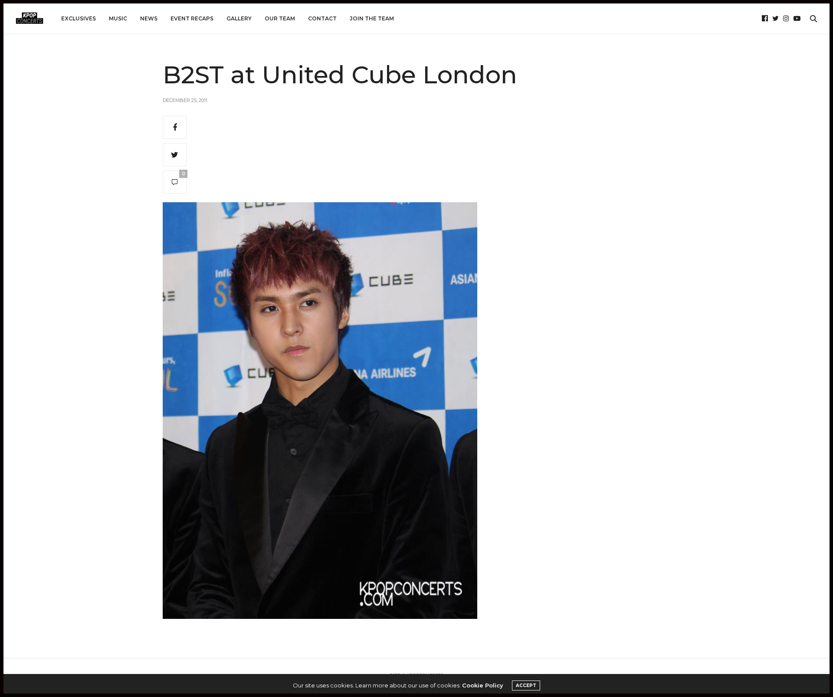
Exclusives (78, 18)
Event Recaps (192, 18)
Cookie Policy (482, 685)
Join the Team (372, 18)
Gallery (239, 18)
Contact (322, 18)
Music (118, 18)
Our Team (280, 18)
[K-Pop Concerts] (29, 18)
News (148, 18)
